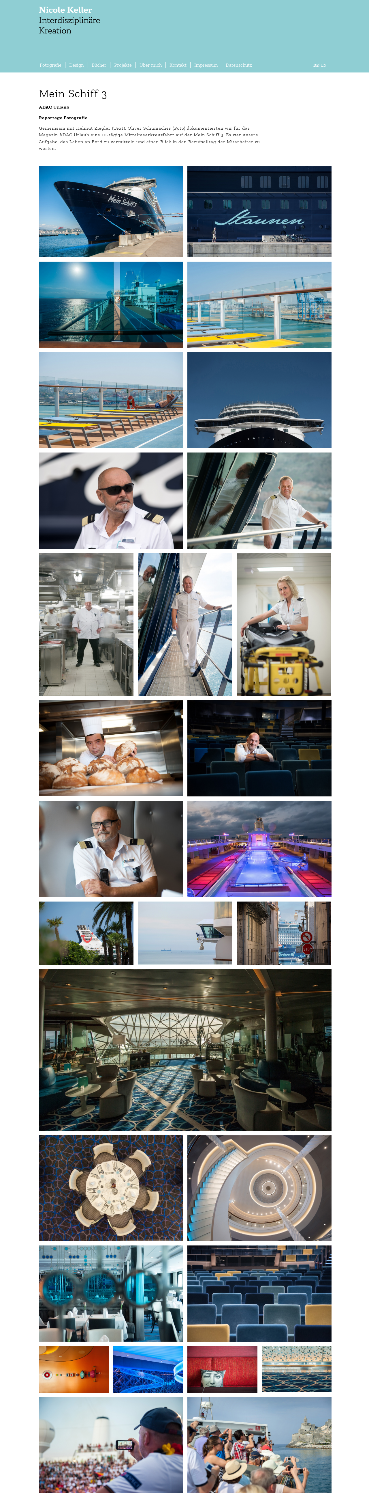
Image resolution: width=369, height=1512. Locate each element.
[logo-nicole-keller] (69, 29)
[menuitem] (50, 65)
